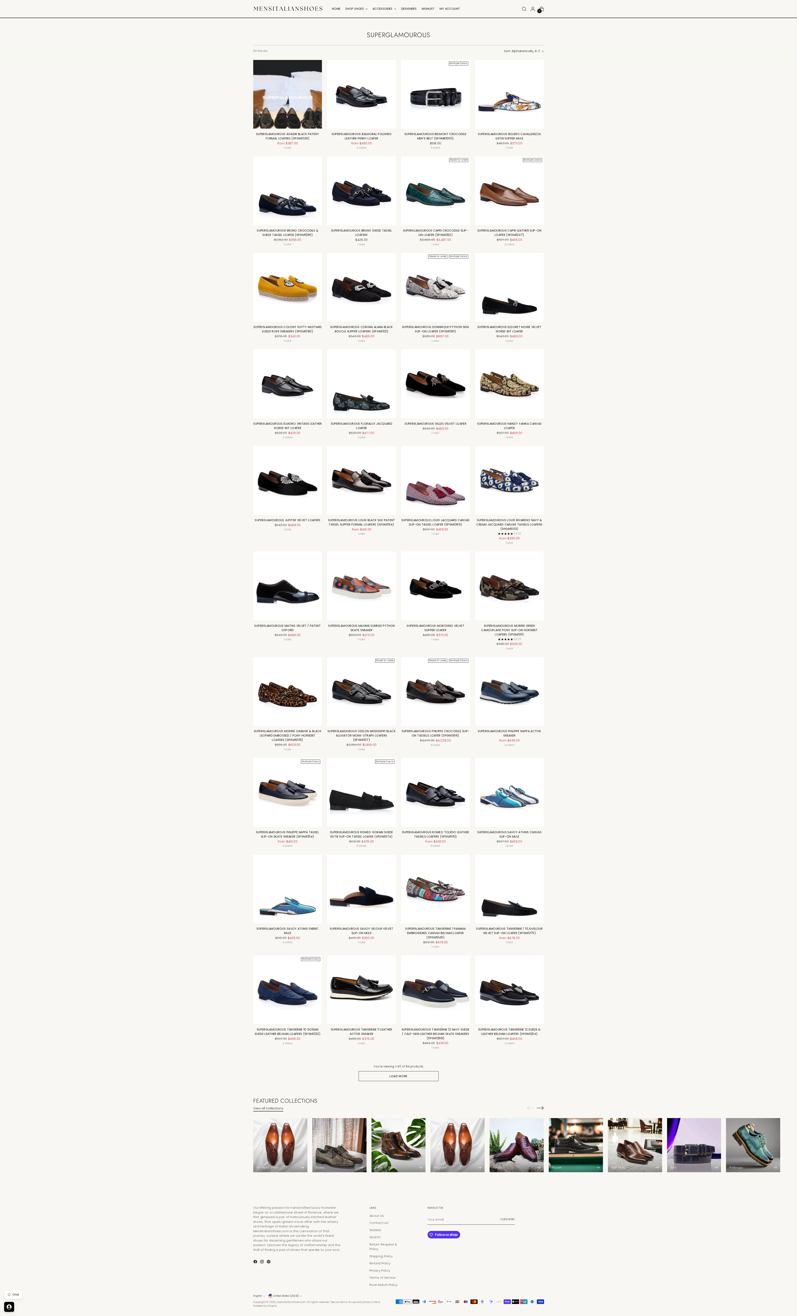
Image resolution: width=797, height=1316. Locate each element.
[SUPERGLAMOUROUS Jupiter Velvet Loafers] (287, 480)
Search (375, 1237)
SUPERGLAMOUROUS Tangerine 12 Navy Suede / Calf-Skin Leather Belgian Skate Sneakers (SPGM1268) (435, 1033)
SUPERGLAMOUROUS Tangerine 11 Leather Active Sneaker (361, 1031)
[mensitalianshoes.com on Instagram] (262, 1262)
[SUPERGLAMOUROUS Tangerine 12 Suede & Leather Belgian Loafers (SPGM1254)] (509, 989)
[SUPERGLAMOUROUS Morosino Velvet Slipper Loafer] (435, 585)
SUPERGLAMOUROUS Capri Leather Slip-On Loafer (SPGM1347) (509, 232)
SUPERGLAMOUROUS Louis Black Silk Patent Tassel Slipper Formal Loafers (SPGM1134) (361, 522)
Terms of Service (382, 1277)
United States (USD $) (286, 1296)
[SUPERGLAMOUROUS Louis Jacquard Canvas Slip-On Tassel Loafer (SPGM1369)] (435, 480)
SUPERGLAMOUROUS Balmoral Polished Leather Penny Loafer (362, 136)
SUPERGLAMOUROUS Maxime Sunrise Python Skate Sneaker (361, 628)
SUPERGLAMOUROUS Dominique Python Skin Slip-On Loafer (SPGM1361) (435, 329)
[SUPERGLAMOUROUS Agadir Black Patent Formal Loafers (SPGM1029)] (287, 94)
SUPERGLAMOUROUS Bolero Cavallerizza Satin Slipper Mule (509, 136)
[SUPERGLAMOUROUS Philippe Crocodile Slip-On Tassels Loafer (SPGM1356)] (435, 691)
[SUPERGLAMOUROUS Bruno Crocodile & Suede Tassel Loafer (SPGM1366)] (287, 190)
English (257, 1296)
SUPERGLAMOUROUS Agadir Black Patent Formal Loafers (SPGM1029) (287, 136)
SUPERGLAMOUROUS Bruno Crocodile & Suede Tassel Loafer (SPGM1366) (287, 232)
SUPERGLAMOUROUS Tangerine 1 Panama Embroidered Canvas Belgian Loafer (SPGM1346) (435, 933)
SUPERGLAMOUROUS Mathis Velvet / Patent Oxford (287, 628)
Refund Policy (379, 1263)
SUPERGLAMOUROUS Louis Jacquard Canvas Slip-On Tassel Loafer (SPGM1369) (435, 522)
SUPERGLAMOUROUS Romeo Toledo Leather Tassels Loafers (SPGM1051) (435, 834)
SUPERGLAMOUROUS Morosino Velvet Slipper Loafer (435, 628)
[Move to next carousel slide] (540, 1107)
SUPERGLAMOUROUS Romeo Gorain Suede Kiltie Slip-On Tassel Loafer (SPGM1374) (361, 834)
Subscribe (507, 1219)
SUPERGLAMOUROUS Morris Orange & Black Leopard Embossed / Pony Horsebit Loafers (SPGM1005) (287, 735)
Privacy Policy (379, 1270)
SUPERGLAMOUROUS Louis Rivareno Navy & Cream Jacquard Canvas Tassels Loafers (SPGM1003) (509, 524)
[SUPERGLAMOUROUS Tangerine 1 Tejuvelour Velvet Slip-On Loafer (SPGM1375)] (509, 889)
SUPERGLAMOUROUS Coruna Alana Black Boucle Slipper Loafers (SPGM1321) (361, 329)
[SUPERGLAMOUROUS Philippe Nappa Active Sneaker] (509, 691)
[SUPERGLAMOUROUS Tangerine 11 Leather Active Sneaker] (361, 989)
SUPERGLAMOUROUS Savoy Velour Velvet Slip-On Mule (361, 931)
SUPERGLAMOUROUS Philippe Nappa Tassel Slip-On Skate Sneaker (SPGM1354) (287, 834)
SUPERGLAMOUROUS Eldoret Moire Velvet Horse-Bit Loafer (509, 329)
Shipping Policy (381, 1256)
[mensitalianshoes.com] (289, 8)
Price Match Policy (383, 1285)
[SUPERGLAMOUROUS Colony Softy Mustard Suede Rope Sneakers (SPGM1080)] (287, 287)
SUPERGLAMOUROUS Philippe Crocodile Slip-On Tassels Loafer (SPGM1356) (435, 733)
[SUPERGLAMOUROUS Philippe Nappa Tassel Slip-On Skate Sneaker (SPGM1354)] (287, 792)
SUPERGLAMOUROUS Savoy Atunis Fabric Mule (288, 931)
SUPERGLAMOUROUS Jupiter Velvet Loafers (287, 520)
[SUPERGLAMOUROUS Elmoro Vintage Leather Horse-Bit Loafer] (287, 383)
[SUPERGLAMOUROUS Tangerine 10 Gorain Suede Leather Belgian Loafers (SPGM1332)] (287, 989)
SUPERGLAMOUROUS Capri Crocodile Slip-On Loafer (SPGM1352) (435, 232)
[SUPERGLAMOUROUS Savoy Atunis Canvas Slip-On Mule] (509, 792)
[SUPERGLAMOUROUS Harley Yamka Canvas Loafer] (509, 383)
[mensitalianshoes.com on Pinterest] (268, 1262)
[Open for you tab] (9, 1307)
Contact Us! (378, 1223)
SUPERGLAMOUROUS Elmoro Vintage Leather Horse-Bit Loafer (287, 426)
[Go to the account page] (533, 9)
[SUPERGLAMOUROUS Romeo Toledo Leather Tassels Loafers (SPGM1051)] (435, 792)
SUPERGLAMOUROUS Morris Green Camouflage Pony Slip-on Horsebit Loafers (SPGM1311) (509, 630)
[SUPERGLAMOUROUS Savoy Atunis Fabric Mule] (287, 889)
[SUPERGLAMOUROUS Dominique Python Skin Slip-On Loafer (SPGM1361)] (435, 287)
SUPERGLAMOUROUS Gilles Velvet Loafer (435, 424)
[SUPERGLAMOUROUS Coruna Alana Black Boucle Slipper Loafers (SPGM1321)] (361, 287)
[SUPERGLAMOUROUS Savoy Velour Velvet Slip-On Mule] (361, 889)
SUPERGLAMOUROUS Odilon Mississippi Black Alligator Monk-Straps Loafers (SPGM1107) (362, 735)
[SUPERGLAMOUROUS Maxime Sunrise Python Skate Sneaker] (361, 585)
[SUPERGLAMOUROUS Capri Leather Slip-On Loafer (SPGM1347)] (509, 190)
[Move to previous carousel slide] (530, 1108)
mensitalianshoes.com (291, 1302)
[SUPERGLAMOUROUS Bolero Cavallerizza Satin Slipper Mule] (509, 94)
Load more (398, 1076)
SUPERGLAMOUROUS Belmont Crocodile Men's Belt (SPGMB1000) (436, 136)
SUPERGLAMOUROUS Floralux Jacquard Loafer (361, 426)
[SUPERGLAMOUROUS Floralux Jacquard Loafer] (361, 383)
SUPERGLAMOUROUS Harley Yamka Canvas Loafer (509, 426)
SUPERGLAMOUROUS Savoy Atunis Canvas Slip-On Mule (509, 834)
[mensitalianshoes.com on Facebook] (255, 1262)
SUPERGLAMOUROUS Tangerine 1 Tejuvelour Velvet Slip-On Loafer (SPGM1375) (509, 931)
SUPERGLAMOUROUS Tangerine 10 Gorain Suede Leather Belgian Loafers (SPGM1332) (287, 1031)
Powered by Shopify (265, 1305)
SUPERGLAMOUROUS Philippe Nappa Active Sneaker (509, 733)
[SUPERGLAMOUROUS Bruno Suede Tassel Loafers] (361, 190)
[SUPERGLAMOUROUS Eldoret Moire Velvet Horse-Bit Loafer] (509, 287)
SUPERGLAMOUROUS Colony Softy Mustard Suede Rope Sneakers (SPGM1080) (287, 329)
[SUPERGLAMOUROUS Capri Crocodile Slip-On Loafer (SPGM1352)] (435, 190)
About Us (376, 1216)
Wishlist (375, 1230)
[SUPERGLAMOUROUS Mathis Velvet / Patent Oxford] (287, 585)
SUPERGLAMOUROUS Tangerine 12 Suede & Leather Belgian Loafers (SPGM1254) (509, 1031)
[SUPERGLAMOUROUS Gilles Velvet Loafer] (435, 383)
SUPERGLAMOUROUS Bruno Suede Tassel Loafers (361, 232)
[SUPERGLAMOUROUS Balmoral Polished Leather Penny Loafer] (361, 94)
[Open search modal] (524, 9)
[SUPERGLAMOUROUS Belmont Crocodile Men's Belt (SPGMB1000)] (435, 94)
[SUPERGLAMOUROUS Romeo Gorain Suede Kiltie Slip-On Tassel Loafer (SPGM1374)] (361, 792)
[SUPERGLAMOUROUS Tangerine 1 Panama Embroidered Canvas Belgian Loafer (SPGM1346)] (435, 889)
